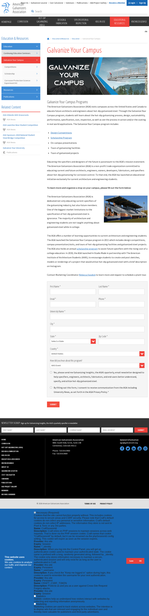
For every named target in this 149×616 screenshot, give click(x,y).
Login (132, 2)
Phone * (102, 299)
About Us (5, 467)
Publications (82, 2)
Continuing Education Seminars (17, 53)
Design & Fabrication (9, 451)
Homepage (6, 21)
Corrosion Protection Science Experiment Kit (17, 81)
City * (52, 324)
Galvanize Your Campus (14, 60)
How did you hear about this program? (66, 360)
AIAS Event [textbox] (56, 365)
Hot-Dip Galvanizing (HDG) (12, 447)
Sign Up (142, 2)
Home (48, 38)
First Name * (55, 286)
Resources (8, 90)
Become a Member (117, 2)
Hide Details (122, 562)
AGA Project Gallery (98, 2)
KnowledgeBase (7, 463)
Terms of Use (90, 503)
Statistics (41, 596)
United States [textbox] (57, 353)
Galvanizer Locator (39, 2)
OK (140, 560)
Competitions (10, 67)
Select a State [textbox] (57, 341)
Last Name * (104, 286)
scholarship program (87, 248)
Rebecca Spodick (87, 274)
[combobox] (73, 341)
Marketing (41, 604)
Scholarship (10, 73)
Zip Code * (103, 336)
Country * (54, 348)
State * (53, 336)
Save (131, 560)
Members (4, 490)
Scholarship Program (61, 137)
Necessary (47, 512)
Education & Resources (60, 39)
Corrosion (5, 443)
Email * (53, 299)
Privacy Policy (106, 503)
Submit (53, 404)
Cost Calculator (56, 2)
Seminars (70, 2)
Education (76, 39)
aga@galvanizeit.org (129, 442)
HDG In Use (5, 455)
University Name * (57, 311)
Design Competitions (61, 132)
